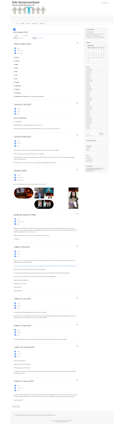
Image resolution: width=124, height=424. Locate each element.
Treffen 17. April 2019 (22, 325)
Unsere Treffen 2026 (22, 44)
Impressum (42, 23)
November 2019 (89, 107)
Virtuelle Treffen (20, 170)
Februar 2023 (88, 77)
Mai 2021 (88, 93)
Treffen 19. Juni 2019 (22, 298)
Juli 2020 (87, 102)
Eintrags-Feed (88, 158)
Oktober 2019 (88, 108)
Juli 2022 (87, 82)
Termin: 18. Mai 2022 (22, 136)
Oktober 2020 (88, 100)
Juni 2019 (88, 112)
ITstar (68, 421)
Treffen (21, 53)
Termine (18, 53)
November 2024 (89, 70)
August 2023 (88, 73)
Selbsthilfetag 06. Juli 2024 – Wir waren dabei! (94, 36)
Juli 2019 (87, 111)
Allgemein (18, 179)
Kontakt (28, 23)
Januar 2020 (88, 106)
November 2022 (89, 80)
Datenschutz (35, 23)
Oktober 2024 (88, 71)
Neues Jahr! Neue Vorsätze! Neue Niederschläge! (95, 37)
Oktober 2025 (88, 68)
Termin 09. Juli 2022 (22, 104)
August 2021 (88, 91)
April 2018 (88, 127)
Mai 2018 (88, 126)
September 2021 (89, 90)
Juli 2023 (87, 75)
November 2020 (89, 98)
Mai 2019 (88, 113)
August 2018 (88, 123)
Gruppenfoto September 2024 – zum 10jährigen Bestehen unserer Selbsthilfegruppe (95, 34)
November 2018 (89, 119)
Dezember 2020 (89, 97)
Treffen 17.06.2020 (22, 247)
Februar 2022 (88, 86)
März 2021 (88, 96)
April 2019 (88, 114)
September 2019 (89, 109)
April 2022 (88, 85)
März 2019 (88, 116)
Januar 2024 (88, 72)
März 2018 (88, 128)
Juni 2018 (88, 124)
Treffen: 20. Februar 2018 (24, 347)
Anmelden (88, 157)
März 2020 (88, 104)
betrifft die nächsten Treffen (25, 215)
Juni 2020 (88, 103)
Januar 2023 (88, 78)
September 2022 (89, 81)
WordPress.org (89, 161)
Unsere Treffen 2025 (90, 32)
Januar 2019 (88, 117)
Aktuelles (22, 23)
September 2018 (89, 122)
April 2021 (88, 95)
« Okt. (87, 62)
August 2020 (88, 101)
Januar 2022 (88, 87)
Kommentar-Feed (89, 160)
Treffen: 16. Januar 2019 (23, 381)
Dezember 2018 (89, 118)
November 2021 (89, 88)
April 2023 (88, 76)
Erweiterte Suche (40, 38)
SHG (17, 23)
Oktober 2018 (88, 121)
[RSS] (107, 3)
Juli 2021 (87, 92)
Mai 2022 (88, 83)
